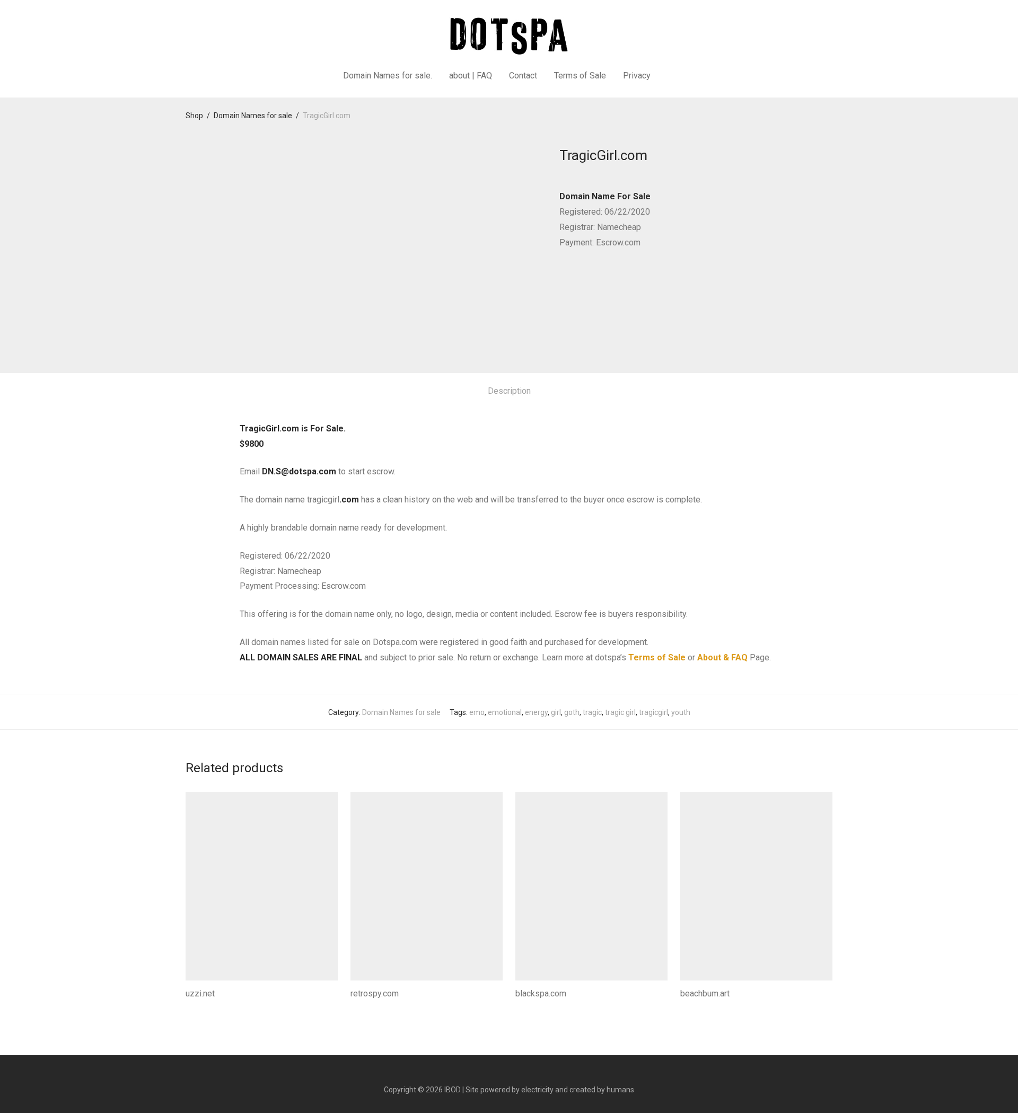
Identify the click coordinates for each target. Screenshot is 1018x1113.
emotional (505, 712)
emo (477, 712)
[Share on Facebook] (563, 281)
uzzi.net (200, 993)
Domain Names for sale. (387, 75)
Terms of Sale (580, 75)
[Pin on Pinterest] (594, 281)
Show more (201, 1008)
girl (556, 712)
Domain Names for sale (253, 115)
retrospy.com (374, 993)
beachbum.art (705, 993)
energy (536, 712)
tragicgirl (653, 712)
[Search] (672, 76)
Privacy (637, 75)
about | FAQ (470, 75)
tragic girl (620, 712)
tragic (592, 712)
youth (680, 712)
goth (572, 712)
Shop (194, 115)
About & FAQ (722, 657)
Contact (523, 75)
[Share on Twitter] (578, 281)
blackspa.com (540, 993)
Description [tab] (509, 391)
